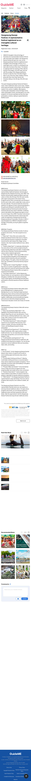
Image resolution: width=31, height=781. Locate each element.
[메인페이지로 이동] (7, 4)
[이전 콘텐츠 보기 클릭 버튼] (22, 432)
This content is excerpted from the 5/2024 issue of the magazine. (17, 403)
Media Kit (15, 779)
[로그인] (21, 4)
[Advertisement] (15, 511)
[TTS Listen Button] (28, 40)
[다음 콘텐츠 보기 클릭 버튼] (28, 432)
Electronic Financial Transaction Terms (22, 770)
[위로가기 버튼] (26, 776)
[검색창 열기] (29, 8)
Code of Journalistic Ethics (22, 773)
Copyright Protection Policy (9, 770)
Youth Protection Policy (9, 773)
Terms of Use (9, 767)
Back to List (23, 420)
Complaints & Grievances (9, 776)
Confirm (25, 598)
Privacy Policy (22, 767)
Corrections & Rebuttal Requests (21, 776)
